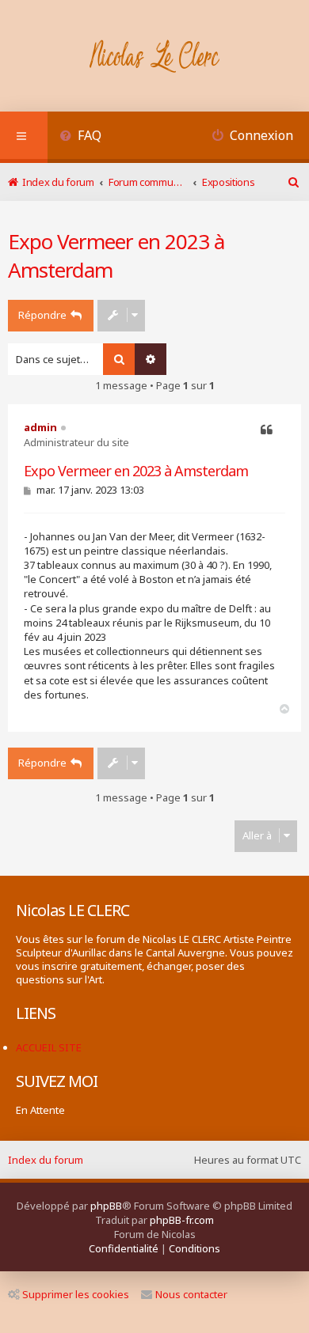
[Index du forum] (155, 58)
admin (40, 427)
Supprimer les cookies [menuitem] (75, 1294)
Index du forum (45, 1160)
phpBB (106, 1206)
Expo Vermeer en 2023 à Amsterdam (116, 255)
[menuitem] (80, 137)
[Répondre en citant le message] (266, 430)
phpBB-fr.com (182, 1220)
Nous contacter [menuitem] (191, 1294)
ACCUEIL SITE (49, 1047)
